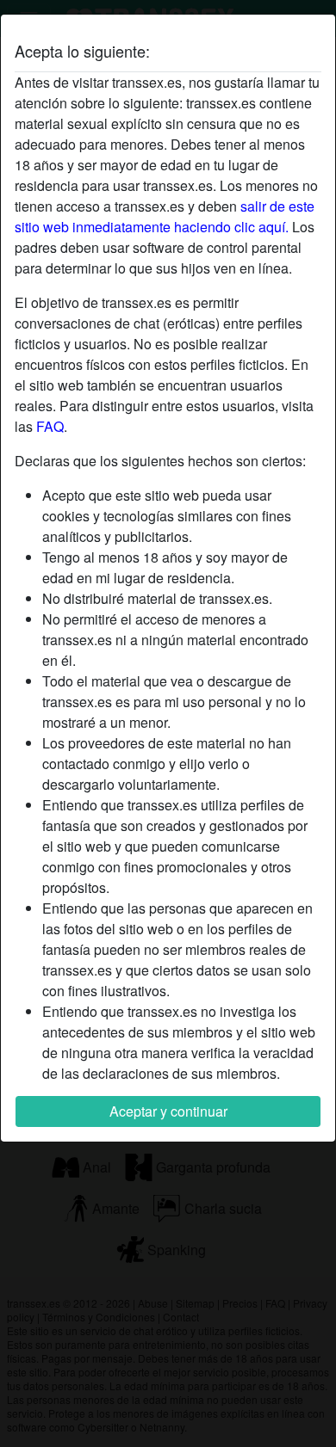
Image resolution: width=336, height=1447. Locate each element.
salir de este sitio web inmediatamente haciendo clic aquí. (164, 216)
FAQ (50, 426)
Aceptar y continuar (168, 1111)
